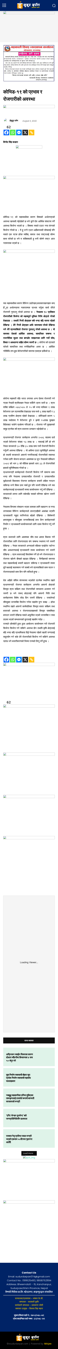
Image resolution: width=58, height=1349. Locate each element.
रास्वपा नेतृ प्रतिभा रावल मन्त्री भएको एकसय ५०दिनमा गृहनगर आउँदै (19, 1139)
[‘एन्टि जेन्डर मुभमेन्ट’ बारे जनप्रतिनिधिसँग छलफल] (44, 1118)
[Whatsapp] (12, 132)
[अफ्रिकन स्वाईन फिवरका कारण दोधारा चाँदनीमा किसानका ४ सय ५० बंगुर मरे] (44, 1057)
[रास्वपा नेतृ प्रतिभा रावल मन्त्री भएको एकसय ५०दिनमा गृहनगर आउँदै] (44, 1138)
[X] (25, 132)
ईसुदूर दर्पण (14, 121)
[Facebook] (6, 132)
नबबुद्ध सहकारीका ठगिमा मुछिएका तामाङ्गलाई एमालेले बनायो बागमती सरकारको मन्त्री (20, 1098)
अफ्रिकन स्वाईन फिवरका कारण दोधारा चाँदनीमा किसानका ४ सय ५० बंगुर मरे (19, 1057)
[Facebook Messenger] (19, 132)
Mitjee (47, 1343)
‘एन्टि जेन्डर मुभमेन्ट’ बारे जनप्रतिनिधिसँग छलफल (16, 1117)
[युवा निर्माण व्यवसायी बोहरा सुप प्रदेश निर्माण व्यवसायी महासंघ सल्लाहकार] (44, 1077)
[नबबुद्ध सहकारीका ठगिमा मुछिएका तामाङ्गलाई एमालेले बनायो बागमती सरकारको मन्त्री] (44, 1097)
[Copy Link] (31, 132)
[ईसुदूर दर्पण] (6, 120)
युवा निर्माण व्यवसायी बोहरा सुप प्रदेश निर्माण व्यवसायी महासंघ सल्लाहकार (18, 1077)
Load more (28, 1153)
